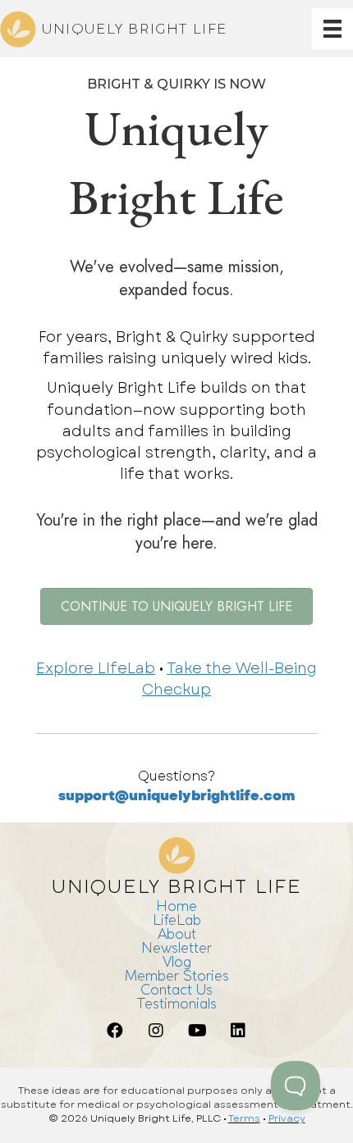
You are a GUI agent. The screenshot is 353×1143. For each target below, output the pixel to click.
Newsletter (176, 947)
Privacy (286, 1118)
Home (176, 905)
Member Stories (177, 975)
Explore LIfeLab (95, 668)
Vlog (177, 961)
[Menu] (332, 28)
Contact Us (176, 989)
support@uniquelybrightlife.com (176, 795)
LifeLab (177, 919)
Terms (244, 1118)
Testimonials (176, 1003)
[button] (114, 1030)
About (177, 933)
